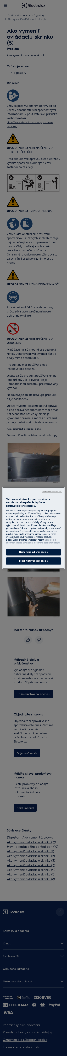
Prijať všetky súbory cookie (33, 561)
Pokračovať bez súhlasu (52, 491)
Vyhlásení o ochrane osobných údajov (42, 542)
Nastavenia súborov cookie (33, 552)
